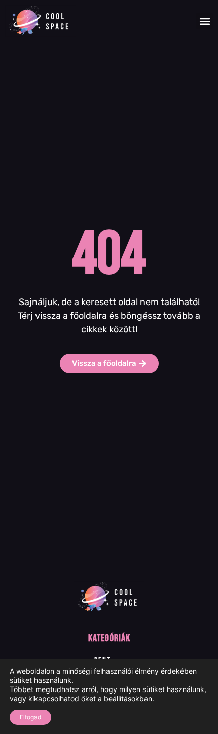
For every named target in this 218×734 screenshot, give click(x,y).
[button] (204, 21)
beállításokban (128, 698)
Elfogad (30, 717)
